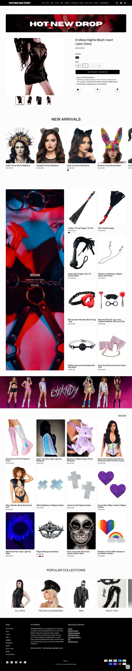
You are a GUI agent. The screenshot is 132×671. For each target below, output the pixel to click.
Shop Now (66, 176)
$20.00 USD (70, 508)
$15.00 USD (101, 556)
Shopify (74, 664)
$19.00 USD (39, 554)
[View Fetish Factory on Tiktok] (11, 662)
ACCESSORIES (10, 654)
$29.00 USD (9, 168)
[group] (66, 149)
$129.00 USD (101, 463)
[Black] (77, 57)
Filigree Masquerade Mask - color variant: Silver (37, 556)
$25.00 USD (101, 168)
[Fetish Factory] (20, 3)
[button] (45, 3)
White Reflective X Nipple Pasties (50, 505)
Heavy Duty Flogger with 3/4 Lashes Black (79, 275)
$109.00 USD (72, 230)
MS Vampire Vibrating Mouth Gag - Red (82, 320)
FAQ (69, 639)
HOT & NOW (9, 629)
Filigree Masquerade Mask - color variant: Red (42, 556)
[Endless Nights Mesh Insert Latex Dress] (20, 100)
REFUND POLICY (73, 642)
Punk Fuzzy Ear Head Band (78, 166)
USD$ (64, 661)
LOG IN (70, 629)
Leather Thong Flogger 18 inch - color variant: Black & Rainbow (71, 232)
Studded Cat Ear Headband (47, 166)
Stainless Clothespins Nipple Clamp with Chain (110, 275)
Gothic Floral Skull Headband (18, 166)
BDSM (7, 651)
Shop (8, 625)
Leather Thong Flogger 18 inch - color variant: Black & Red (74, 232)
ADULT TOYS (9, 649)
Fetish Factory (63, 664)
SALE (7, 631)
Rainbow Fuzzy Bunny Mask (109, 166)
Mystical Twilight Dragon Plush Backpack (80, 460)
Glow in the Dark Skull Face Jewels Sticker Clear (78, 552)
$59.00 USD (71, 324)
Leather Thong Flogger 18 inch (80, 228)
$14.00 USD (39, 508)
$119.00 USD (72, 278)
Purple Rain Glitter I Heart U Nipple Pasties (112, 506)
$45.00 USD (101, 324)
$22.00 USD (39, 168)
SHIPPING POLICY (73, 635)
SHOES (8, 646)
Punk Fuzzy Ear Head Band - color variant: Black (68, 170)
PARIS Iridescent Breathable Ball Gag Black (81, 366)
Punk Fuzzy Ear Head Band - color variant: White (70, 170)
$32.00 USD (101, 278)
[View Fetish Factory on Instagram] (7, 662)
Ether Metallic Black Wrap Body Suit (19, 506)
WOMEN (8, 640)
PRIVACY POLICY (73, 631)
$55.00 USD (39, 463)
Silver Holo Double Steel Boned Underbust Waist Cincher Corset (111, 460)
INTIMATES (9, 643)
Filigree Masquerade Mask (47, 552)
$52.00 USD (101, 230)
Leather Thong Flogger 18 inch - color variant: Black (69, 232)
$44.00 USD (70, 463)
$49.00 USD (101, 369)
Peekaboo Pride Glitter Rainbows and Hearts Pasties (111, 552)
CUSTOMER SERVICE (74, 637)
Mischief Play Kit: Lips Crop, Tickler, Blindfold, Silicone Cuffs (111, 320)
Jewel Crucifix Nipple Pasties (79, 505)
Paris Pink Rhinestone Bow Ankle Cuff (112, 366)
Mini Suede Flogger (106, 228)
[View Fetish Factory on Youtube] (25, 662)
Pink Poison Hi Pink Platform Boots (18, 460)
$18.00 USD (70, 556)
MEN (7, 637)
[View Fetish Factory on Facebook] (16, 662)
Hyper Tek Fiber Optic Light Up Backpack (49, 460)
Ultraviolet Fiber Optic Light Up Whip (18, 552)
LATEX (8, 634)
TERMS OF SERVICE (74, 633)
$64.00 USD (9, 509)
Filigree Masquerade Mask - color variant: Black (40, 556)
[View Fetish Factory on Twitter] (20, 662)
